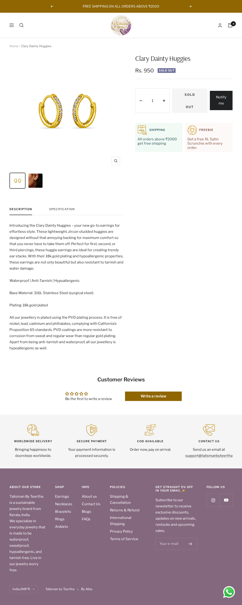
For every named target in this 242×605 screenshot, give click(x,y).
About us (89, 496)
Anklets (61, 527)
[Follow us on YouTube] (226, 500)
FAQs (86, 519)
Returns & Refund (124, 510)
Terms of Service (124, 539)
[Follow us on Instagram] (213, 500)
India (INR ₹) (21, 589)
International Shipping (120, 521)
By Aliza (86, 589)
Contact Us (91, 504)
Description (20, 209)
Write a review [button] (153, 396)
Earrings (62, 496)
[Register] (190, 544)
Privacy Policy (121, 531)
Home (13, 46)
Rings (60, 519)
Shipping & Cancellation (120, 499)
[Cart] (230, 25)
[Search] (21, 25)
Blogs (86, 511)
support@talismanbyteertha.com (213, 456)
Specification (62, 209)
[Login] (220, 25)
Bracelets (63, 511)
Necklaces (63, 504)
